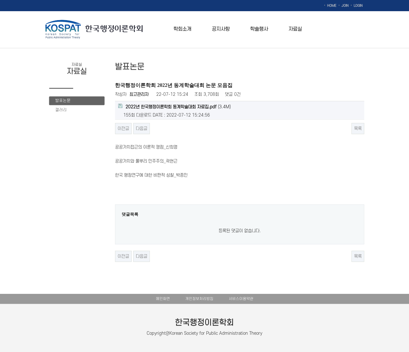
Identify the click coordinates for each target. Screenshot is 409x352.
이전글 (123, 128)
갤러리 (61, 110)
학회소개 (182, 29)
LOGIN (358, 6)
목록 (358, 128)
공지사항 (221, 29)
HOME (331, 6)
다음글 (141, 128)
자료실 (295, 29)
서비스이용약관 (241, 299)
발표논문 (63, 100)
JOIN (345, 6)
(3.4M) (178, 106)
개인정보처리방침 (199, 299)
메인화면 (163, 299)
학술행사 (259, 29)
